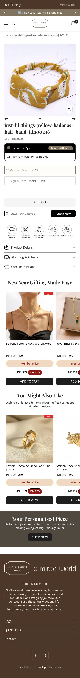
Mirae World (68, 5)
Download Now (59, 148)
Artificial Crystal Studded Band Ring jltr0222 (28, 467)
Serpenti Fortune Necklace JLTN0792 (28, 343)
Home (7, 35)
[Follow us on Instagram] (44, 655)
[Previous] (6, 118)
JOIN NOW (35, 372)
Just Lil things (12, 5)
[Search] (13, 23)
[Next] (74, 118)
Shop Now (40, 537)
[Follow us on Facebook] (36, 655)
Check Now (63, 213)
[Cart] (73, 23)
